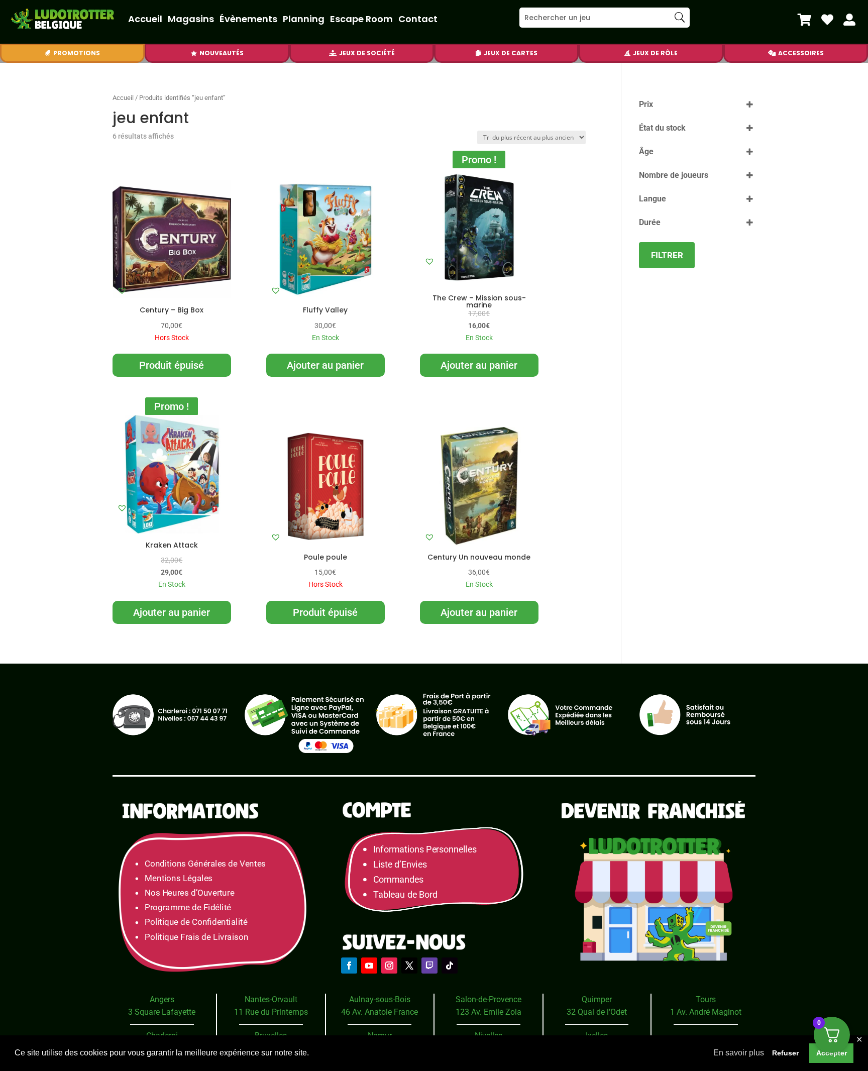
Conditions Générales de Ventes (205, 863)
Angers (162, 999)
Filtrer (667, 255)
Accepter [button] (831, 1053)
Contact (418, 19)
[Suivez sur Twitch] (429, 965)
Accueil (145, 19)
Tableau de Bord (405, 894)
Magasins (191, 19)
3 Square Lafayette (161, 1012)
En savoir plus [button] (738, 1052)
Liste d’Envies (403, 864)
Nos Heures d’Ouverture (189, 893)
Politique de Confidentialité (196, 922)
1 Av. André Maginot (705, 1012)
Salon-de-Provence (488, 999)
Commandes (398, 879)
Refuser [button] (785, 1053)
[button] (122, 290)
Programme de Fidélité (188, 907)
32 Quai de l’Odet (597, 1012)
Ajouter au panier (325, 365)
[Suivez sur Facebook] (349, 965)
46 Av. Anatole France (379, 1012)
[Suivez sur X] (409, 965)
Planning (303, 19)
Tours (706, 999)
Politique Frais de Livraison (196, 936)
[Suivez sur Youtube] (369, 965)
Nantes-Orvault (271, 999)
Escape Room (361, 19)
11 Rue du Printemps (271, 1012)
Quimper (597, 999)
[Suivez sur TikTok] (450, 965)
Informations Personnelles (424, 849)
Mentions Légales (178, 878)
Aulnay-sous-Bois (379, 999)
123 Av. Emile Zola (488, 1012)
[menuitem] (804, 20)
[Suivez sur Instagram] (389, 965)
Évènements (248, 19)
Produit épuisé (171, 365)
